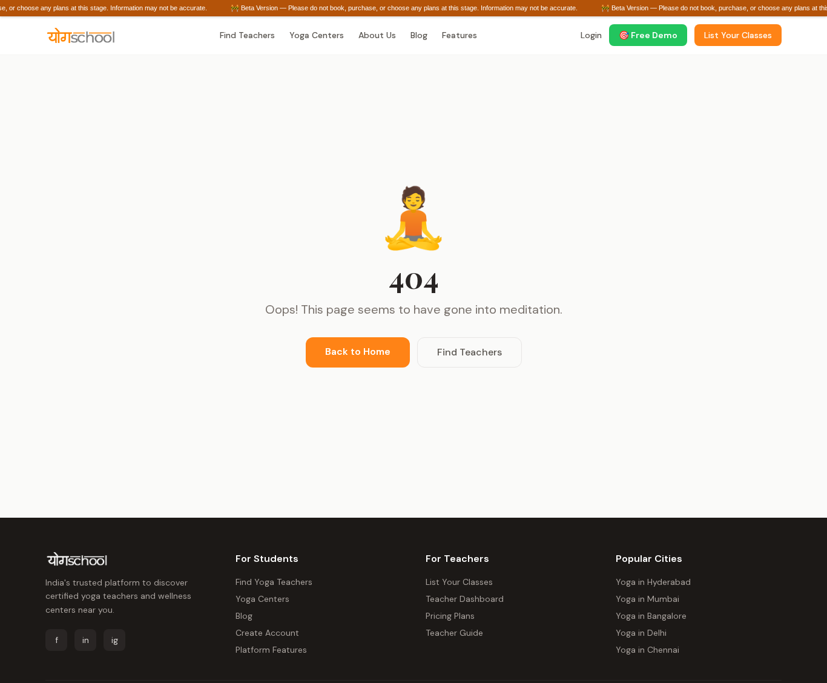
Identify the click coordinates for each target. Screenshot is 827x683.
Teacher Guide (454, 632)
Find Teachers (247, 35)
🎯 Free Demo (648, 35)
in (85, 640)
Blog (418, 35)
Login (591, 35)
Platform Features (271, 649)
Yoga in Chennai (647, 649)
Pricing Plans (450, 615)
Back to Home (357, 351)
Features (459, 35)
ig (114, 640)
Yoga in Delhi (641, 632)
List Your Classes (459, 581)
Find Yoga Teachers (274, 581)
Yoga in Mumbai (647, 598)
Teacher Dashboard (465, 598)
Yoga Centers (316, 35)
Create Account (267, 632)
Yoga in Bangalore (651, 615)
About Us (377, 35)
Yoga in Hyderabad (653, 581)
